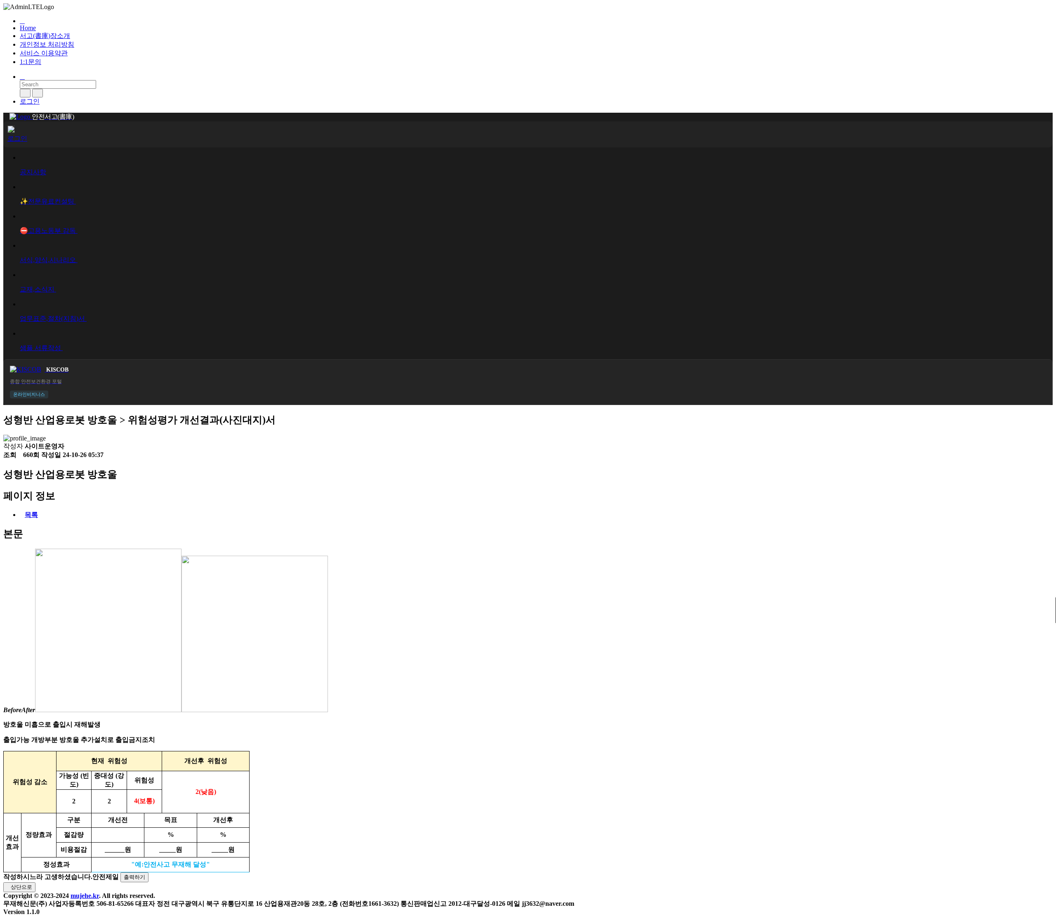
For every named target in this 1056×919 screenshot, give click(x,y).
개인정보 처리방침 (47, 44)
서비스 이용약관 (44, 53)
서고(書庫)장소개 (45, 35)
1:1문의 (30, 61)
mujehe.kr (85, 895)
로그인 (30, 101)
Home (28, 27)
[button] (536, 21)
